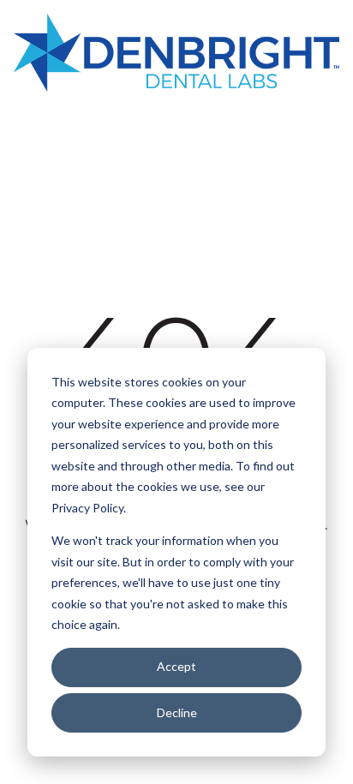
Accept (176, 666)
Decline (177, 712)
